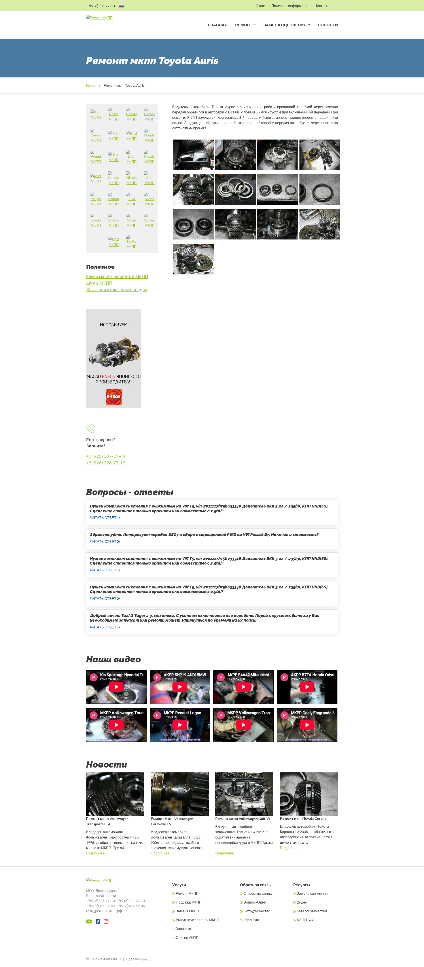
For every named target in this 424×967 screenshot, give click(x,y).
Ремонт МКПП (187, 893)
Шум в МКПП (99, 282)
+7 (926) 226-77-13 (105, 462)
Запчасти (183, 929)
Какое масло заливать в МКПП (117, 276)
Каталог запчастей (312, 911)
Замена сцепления (285, 25)
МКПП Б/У (305, 920)
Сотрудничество (257, 911)
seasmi (146, 959)
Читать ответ (103, 517)
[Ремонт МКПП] (116, 17)
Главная (217, 25)
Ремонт (243, 25)
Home (90, 85)
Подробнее (95, 853)
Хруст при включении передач (116, 289)
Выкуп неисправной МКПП (197, 920)
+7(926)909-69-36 (130, 906)
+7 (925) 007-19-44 (105, 456)
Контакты (323, 5)
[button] (254, 30)
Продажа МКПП (189, 902)
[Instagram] (106, 921)
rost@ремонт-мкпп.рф (104, 911)
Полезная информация (290, 5)
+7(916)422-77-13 (130, 900)
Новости (328, 25)
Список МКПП (187, 937)
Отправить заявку (258, 893)
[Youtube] (89, 921)
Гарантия (251, 920)
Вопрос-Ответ (255, 902)
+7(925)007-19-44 (100, 906)
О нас (260, 5)
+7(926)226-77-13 (100, 5)
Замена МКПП (187, 911)
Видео (302, 902)
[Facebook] (98, 921)
